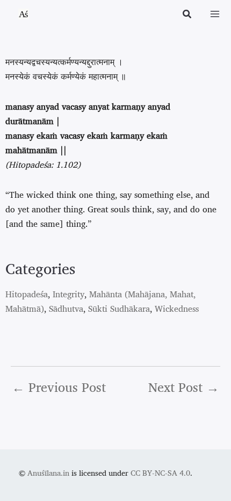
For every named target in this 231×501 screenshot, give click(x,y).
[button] (187, 15)
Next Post (183, 387)
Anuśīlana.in (48, 473)
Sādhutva (66, 309)
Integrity (68, 294)
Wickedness (177, 309)
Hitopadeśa (26, 294)
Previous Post (59, 387)
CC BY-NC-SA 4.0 (160, 473)
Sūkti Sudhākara (119, 309)
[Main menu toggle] (215, 14)
